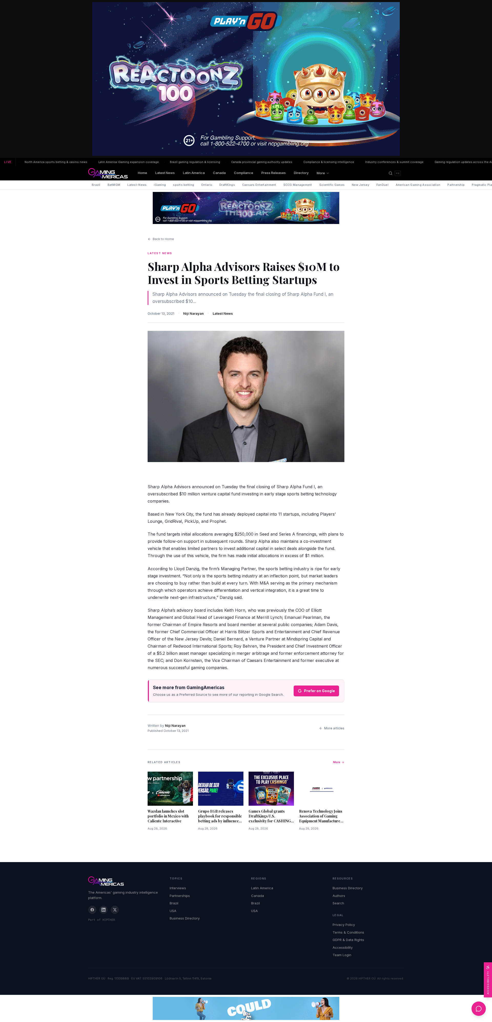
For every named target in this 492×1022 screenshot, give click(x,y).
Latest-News (137, 185)
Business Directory (185, 918)
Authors (339, 896)
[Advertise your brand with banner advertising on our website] (246, 1008)
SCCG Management (297, 185)
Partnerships (180, 896)
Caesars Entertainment (259, 185)
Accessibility (343, 947)
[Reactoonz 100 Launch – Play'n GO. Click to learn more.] (246, 79)
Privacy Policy (344, 925)
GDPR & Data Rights (348, 940)
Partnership (456, 185)
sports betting (183, 185)
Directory (301, 173)
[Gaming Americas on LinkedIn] (103, 910)
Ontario (206, 185)
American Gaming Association (418, 185)
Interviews (178, 888)
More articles (334, 728)
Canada (219, 173)
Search (338, 903)
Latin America (194, 173)
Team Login (342, 955)
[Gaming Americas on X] (115, 910)
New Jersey (360, 185)
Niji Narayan (193, 313)
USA (173, 911)
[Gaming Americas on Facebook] (92, 910)
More (321, 173)
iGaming (160, 185)
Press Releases (273, 173)
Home (142, 173)
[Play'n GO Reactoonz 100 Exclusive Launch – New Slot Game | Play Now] (246, 208)
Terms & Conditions (348, 932)
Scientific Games (332, 185)
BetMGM (114, 185)
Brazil (96, 185)
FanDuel (382, 185)
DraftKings (227, 185)
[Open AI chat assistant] (478, 1008)
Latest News (165, 173)
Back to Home (163, 239)
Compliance (243, 173)
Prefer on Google (319, 691)
